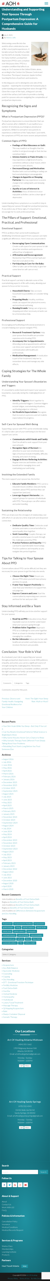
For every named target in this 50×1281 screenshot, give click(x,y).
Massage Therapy (10, 1005)
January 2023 (8, 866)
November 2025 (10, 785)
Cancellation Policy (9, 1221)
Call (21, 1066)
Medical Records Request (12, 1230)
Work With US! (8, 1207)
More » (27, 1066)
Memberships (7, 1249)
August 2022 (8, 872)
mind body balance (9, 935)
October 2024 (9, 820)
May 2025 (7, 802)
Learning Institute (9, 1252)
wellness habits (30, 943)
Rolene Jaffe (11, 38)
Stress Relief (37, 939)
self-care (20, 939)
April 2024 (7, 837)
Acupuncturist (39, 924)
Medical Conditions (10, 1227)
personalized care (9, 939)
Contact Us (6, 1204)
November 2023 (10, 843)
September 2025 (10, 791)
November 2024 (10, 817)
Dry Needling (8, 979)
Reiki (5, 1011)
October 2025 (9, 788)
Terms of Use (24, 1278)
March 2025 (8, 808)
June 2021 (7, 877)
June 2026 (7, 765)
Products (5, 1255)
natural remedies (36, 935)
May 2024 (7, 834)
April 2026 (7, 771)
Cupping (6, 976)
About (4, 1201)
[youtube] (25, 1184)
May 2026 (7, 768)
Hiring (18, 927)
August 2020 (8, 883)
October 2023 (9, 846)
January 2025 (8, 814)
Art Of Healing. (32, 1275)
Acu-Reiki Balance (10, 968)
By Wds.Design (36, 1278)
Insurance (6, 1224)
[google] (14, 1184)
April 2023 (7, 860)
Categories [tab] (18, 683)
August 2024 (8, 825)
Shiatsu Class (7, 1246)
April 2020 (7, 886)
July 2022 (7, 874)
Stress (28, 939)
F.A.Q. (4, 1210)
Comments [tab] (7, 683)
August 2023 (8, 851)
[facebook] (4, 1184)
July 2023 (7, 854)
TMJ (20, 943)
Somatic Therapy (10, 1017)
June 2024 (7, 831)
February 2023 (9, 863)
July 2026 (7, 762)
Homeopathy (31, 931)
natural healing (23, 935)
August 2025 (8, 794)
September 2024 (10, 823)
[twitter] (9, 1184)
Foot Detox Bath (10, 988)
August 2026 (8, 759)
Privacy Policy (13, 1278)
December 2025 (10, 782)
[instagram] (20, 1184)
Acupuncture (7, 924)
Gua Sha (6, 991)
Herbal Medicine (10, 994)
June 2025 (7, 799)
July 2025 (7, 797)
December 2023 (10, 840)
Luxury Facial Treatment (13, 1002)
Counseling (7, 974)
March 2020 (8, 889)
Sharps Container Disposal (14, 1014)
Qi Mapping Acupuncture (13, 1008)
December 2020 (10, 880)
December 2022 (10, 869)
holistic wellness (19, 931)
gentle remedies (8, 927)
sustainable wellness (10, 943)
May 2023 (7, 857)
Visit (24, 1266)
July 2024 (7, 828)
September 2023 (10, 849)
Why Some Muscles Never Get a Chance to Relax (23, 737)
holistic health (41, 927)
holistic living (7, 931)
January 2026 (8, 779)
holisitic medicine (28, 927)
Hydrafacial (8, 999)
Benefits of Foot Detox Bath (27, 899)
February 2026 (9, 776)
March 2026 (8, 773)
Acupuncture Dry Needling (23, 924)
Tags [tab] (27, 683)
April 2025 (7, 805)
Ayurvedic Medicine (11, 971)
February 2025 (9, 811)
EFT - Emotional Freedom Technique (18, 982)
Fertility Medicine (10, 985)
